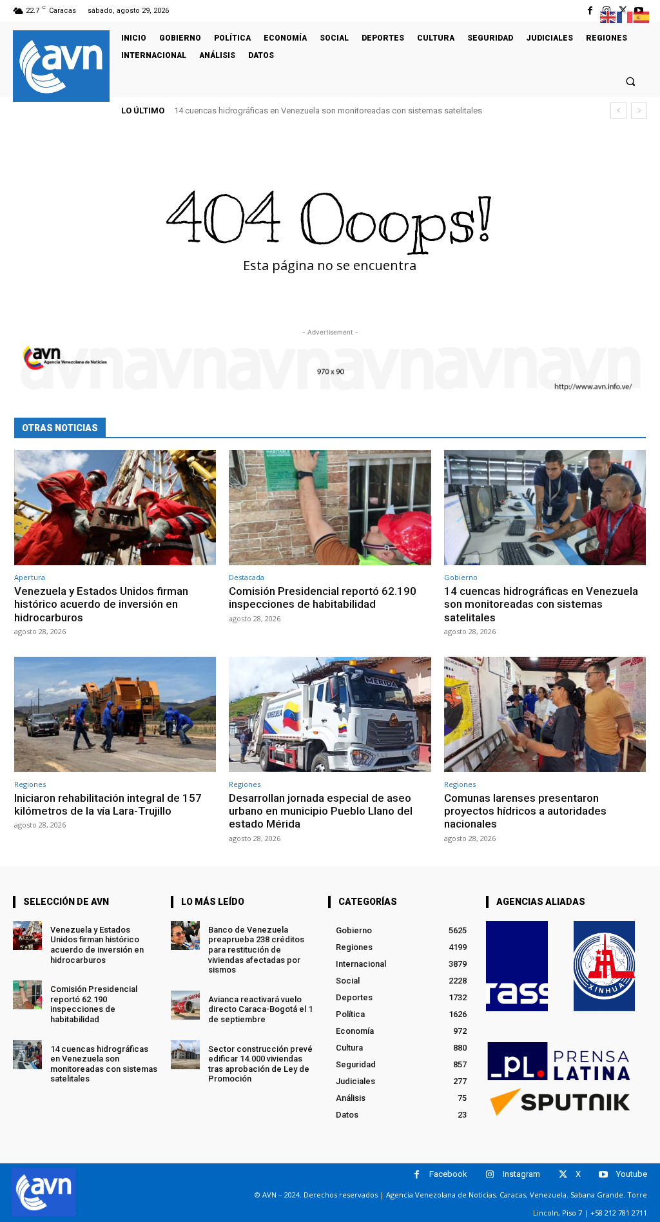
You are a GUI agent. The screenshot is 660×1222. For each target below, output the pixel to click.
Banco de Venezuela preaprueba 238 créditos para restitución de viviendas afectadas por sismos (256, 950)
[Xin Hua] (605, 966)
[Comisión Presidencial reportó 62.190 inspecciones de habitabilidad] (330, 507)
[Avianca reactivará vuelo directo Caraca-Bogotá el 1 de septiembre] (185, 1005)
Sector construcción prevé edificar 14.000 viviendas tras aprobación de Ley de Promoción (260, 1064)
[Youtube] (603, 1174)
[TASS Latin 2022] (517, 966)
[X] (563, 1174)
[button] (630, 80)
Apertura (29, 577)
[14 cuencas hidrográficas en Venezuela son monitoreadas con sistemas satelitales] (545, 507)
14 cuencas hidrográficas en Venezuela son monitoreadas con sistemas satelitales (541, 604)
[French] (625, 16)
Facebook (448, 1174)
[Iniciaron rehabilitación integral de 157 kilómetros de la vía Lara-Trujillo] (115, 714)
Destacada (246, 577)
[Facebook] (590, 11)
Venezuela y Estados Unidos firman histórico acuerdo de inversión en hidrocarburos (101, 604)
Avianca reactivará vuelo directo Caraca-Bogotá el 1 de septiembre (260, 1009)
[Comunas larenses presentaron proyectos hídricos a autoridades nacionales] (545, 714)
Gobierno (461, 577)
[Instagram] (490, 1174)
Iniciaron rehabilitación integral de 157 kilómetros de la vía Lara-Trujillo (316, 110)
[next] (639, 110)
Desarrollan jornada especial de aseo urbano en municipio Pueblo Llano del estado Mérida (320, 811)
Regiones (30, 784)
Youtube (631, 1174)
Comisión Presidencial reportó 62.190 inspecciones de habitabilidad (322, 597)
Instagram (521, 1174)
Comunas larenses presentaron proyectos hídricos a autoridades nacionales (525, 811)
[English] (608, 16)
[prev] (618, 110)
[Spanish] (642, 16)
